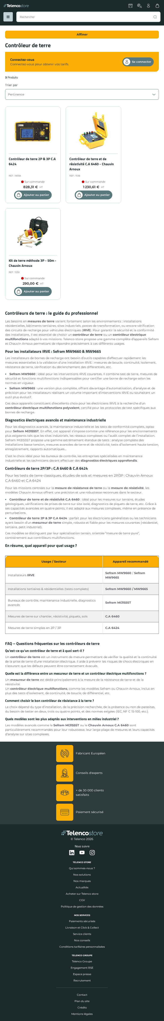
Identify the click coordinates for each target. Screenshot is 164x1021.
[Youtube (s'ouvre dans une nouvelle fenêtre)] (82, 853)
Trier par (11, 85)
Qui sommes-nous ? (82, 868)
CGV (82, 900)
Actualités (82, 887)
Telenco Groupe (82, 961)
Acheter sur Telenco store (82, 893)
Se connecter (141, 61)
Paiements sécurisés (82, 921)
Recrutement (82, 980)
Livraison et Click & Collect (82, 927)
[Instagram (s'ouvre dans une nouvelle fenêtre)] (92, 853)
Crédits (82, 1007)
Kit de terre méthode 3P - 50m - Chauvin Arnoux (32, 263)
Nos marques (82, 881)
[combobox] (88, 16)
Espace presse (82, 974)
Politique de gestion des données (82, 906)
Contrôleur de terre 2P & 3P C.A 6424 (32, 161)
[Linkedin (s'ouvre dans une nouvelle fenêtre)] (71, 853)
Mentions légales (82, 1013)
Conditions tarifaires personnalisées (82, 946)
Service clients (82, 934)
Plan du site (82, 1001)
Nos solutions (82, 874)
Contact (82, 994)
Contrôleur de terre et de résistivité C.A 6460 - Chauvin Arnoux (91, 164)
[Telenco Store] (16, 5)
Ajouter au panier (36, 194)
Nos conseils (82, 940)
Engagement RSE (82, 967)
